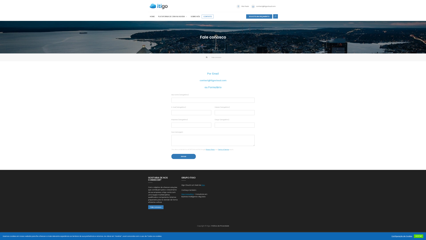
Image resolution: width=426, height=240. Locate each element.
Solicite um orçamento (259, 16)
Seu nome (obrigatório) (180, 95)
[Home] (207, 57)
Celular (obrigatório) (222, 107)
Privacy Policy (210, 149)
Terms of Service (223, 149)
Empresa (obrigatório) (179, 120)
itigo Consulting (187, 194)
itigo (203, 185)
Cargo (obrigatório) (222, 120)
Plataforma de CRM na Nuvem (171, 16)
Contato (207, 16)
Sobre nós (195, 16)
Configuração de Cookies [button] (401, 236)
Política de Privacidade (220, 226)
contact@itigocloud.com (266, 6)
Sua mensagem (177, 132)
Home (152, 16)
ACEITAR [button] (418, 236)
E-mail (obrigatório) (178, 107)
